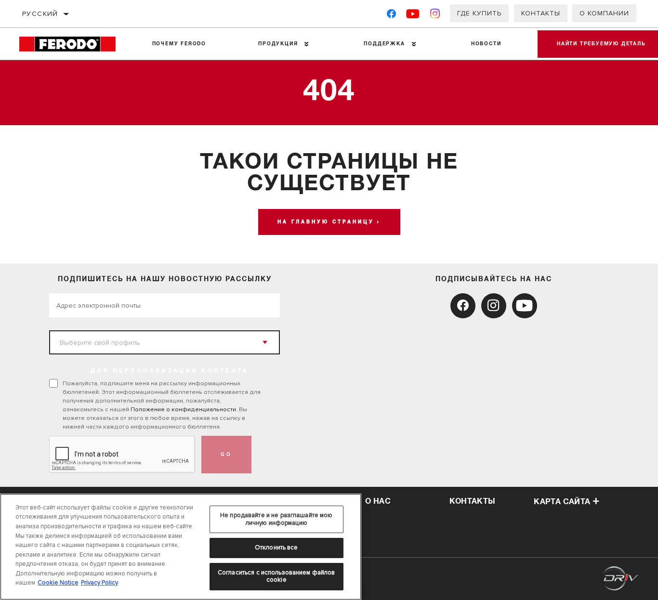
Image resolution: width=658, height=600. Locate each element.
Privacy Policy (99, 583)
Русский (40, 14)
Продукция (278, 43)
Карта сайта (562, 502)
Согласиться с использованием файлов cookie (276, 576)
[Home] (72, 44)
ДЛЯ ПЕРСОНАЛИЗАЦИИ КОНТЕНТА (169, 371)
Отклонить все (276, 547)
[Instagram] (435, 16)
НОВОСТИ (486, 43)
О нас (378, 501)
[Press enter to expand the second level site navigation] (307, 44)
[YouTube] (413, 16)
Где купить (479, 13)
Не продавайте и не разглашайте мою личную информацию (276, 519)
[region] (180, 547)
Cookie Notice (58, 583)
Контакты (540, 13)
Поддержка (384, 43)
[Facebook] (391, 16)
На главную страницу (325, 222)
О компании (604, 13)
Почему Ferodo (179, 43)
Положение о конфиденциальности (183, 409)
